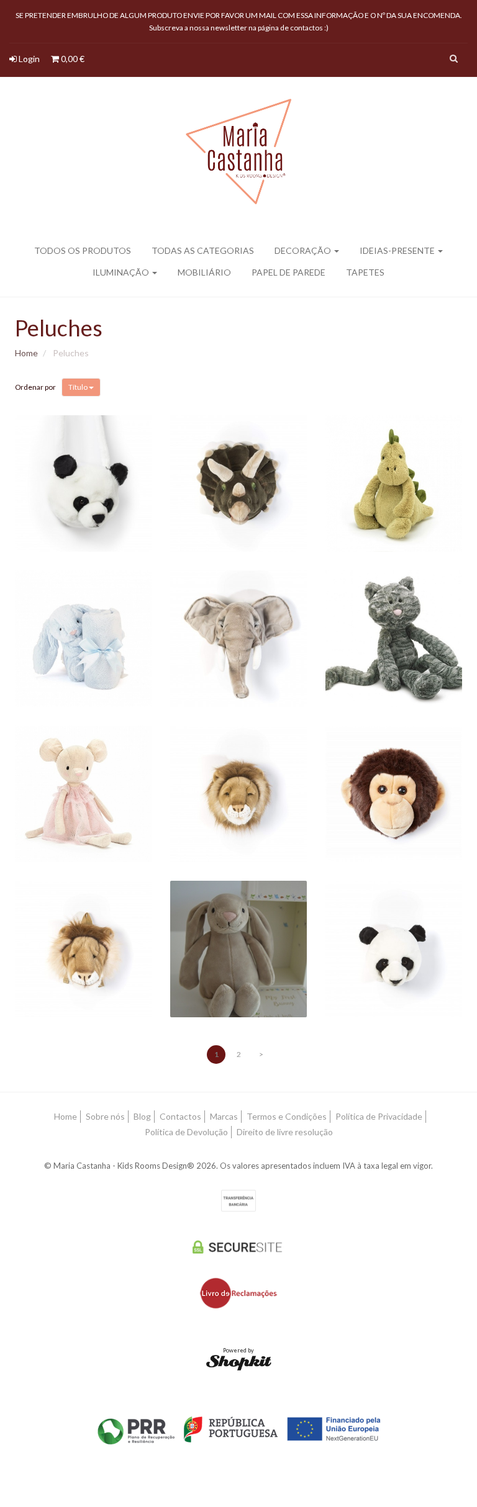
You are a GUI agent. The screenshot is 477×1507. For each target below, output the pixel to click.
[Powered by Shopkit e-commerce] (238, 1362)
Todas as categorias (203, 250)
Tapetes (365, 272)
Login (28, 58)
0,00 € (71, 58)
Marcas (224, 1116)
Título (78, 387)
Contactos (180, 1116)
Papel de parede (288, 272)
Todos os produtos (82, 250)
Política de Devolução (186, 1132)
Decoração (304, 250)
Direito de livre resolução (285, 1132)
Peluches (58, 327)
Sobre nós (105, 1116)
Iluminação (122, 272)
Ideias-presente (398, 250)
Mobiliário (204, 272)
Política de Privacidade (378, 1116)
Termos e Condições (287, 1116)
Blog (142, 1116)
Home (26, 353)
